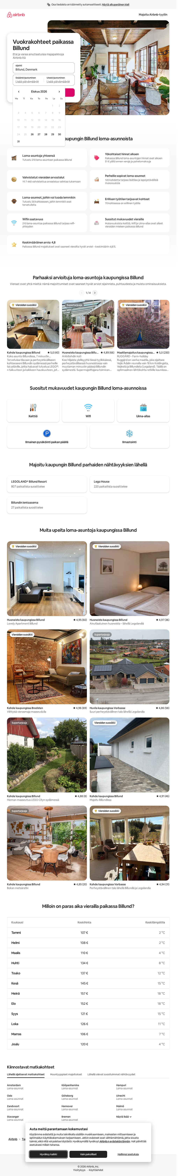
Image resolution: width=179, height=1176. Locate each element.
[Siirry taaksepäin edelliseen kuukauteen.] (19, 92)
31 (18, 141)
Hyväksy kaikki (48, 1154)
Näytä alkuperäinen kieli (115, 4)
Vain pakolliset (88, 1154)
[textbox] (28, 82)
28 (45, 134)
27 (39, 134)
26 (32, 134)
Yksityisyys (79, 1170)
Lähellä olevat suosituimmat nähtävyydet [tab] (111, 1074)
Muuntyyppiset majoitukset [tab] (66, 1074)
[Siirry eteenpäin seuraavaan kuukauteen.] (59, 92)
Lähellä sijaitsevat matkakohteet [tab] (26, 1074)
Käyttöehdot (96, 1170)
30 (59, 134)
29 (52, 134)
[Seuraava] (95, 293)
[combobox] (44, 69)
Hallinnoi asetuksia (128, 1154)
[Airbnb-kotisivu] (16, 14)
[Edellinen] (82, 293)
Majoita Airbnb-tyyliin (153, 14)
